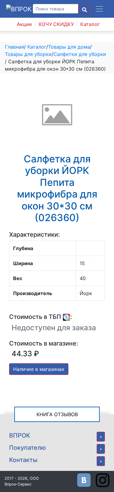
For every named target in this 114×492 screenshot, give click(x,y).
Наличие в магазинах (38, 369)
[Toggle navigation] (99, 9)
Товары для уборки (28, 54)
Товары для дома (69, 47)
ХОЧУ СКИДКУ (56, 24)
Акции (24, 24)
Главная (14, 47)
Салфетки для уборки (80, 54)
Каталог (90, 24)
